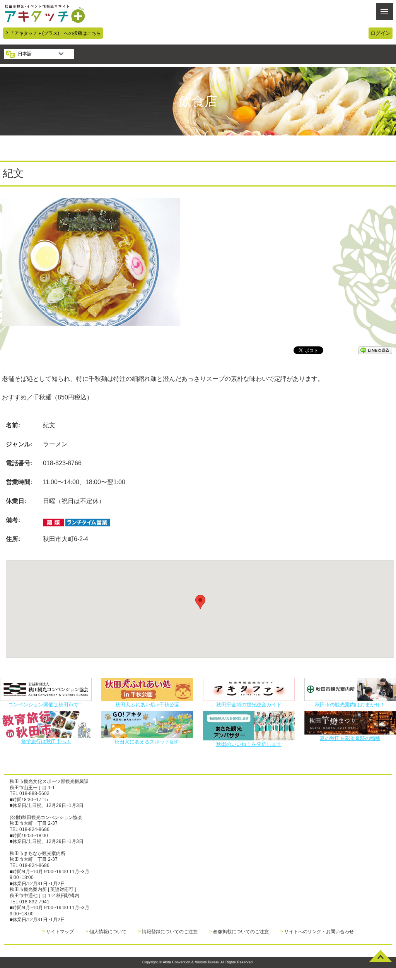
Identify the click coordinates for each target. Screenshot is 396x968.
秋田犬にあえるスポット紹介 (147, 741)
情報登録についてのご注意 (170, 931)
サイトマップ (60, 931)
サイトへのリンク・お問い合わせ (319, 931)
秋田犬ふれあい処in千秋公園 (147, 704)
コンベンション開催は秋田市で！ (46, 704)
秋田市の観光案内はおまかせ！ (350, 704)
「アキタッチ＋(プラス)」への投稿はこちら (55, 33)
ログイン (380, 33)
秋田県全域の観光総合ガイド (249, 704)
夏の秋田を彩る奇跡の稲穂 (350, 737)
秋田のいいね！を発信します (249, 744)
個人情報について (107, 931)
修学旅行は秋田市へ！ (46, 741)
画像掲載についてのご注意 (241, 931)
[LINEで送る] (375, 349)
